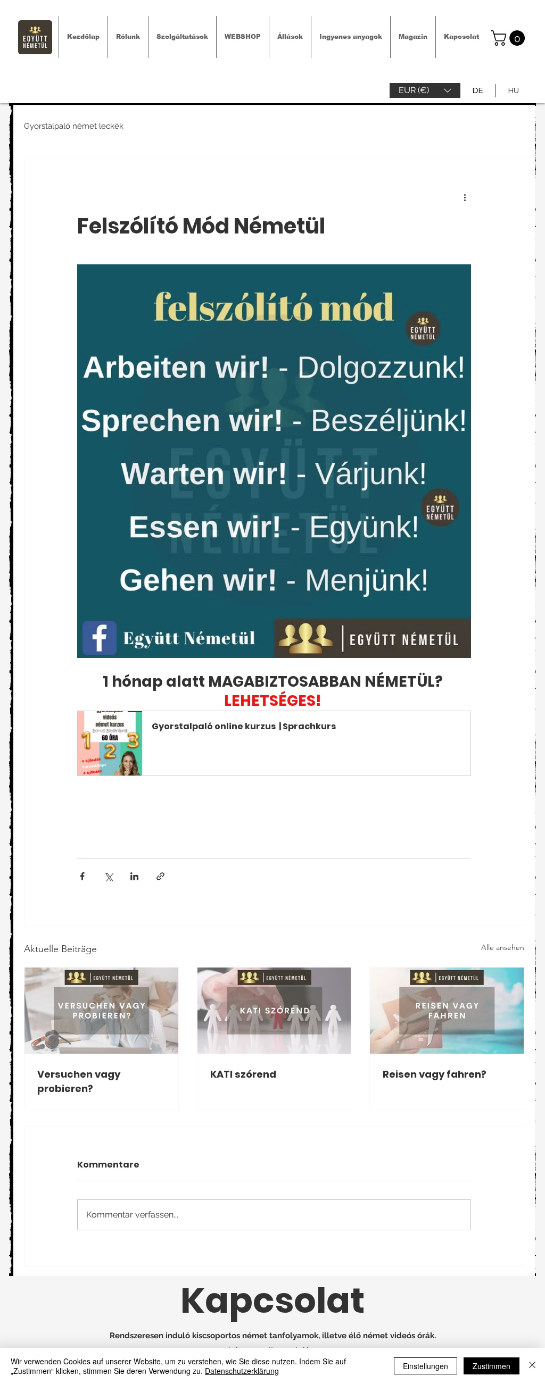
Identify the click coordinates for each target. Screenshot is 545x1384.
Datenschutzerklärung (242, 1370)
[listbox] (425, 90)
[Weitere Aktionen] (464, 196)
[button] (425, 90)
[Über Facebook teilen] (82, 876)
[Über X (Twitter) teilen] (108, 876)
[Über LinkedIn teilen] (134, 876)
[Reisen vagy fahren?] (447, 1011)
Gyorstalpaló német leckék (73, 126)
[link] (510, 38)
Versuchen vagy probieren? (78, 1081)
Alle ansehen (502, 947)
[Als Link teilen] (160, 876)
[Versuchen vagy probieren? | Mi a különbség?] (101, 1011)
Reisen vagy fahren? (434, 1074)
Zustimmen (491, 1366)
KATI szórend (243, 1074)
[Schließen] (532, 1365)
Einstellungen (425, 1366)
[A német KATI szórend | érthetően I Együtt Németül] (274, 1011)
